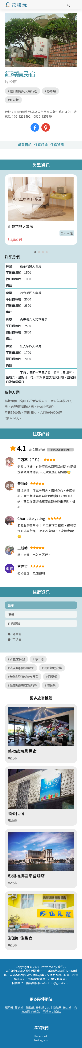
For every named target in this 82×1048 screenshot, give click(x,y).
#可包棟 (13, 99)
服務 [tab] (11, 614)
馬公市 (11, 81)
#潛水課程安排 (52, 668)
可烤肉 (17, 639)
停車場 (17, 634)
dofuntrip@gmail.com (55, 983)
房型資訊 (25, 144)
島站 (47, 1007)
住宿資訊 (57, 144)
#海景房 (50, 685)
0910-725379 (41, 116)
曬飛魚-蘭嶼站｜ (15, 1007)
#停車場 (50, 91)
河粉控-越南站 (52, 1011)
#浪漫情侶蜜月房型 (21, 668)
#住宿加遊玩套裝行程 (22, 91)
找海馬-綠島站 (62, 1007)
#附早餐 (51, 676)
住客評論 (41, 144)
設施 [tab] (11, 605)
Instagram (41, 1040)
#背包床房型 (16, 659)
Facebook (41, 1036)
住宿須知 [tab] (14, 623)
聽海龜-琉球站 (35, 1007)
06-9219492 (22, 116)
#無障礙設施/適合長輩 (23, 676)
